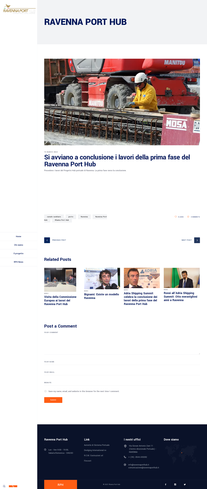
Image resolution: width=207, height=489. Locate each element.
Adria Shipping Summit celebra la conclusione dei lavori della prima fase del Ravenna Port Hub (140, 298)
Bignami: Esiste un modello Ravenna (101, 296)
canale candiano (54, 217)
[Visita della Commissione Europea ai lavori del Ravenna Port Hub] (62, 280)
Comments (195, 217)
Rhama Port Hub (62, 220)
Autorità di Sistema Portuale (96, 445)
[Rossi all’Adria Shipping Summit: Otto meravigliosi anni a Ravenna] (182, 278)
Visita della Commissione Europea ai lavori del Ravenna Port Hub (60, 300)
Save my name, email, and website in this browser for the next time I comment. (83, 391)
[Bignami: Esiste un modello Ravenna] (102, 278)
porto (71, 217)
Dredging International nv (95, 450)
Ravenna (84, 217)
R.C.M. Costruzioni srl (93, 455)
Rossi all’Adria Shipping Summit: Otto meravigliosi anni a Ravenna (180, 296)
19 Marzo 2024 (51, 152)
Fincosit (87, 460)
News (46, 293)
